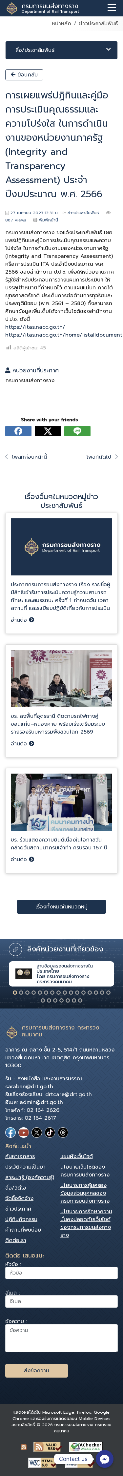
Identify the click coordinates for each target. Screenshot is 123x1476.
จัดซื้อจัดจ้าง (19, 1198)
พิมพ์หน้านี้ (48, 220)
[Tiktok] (50, 1132)
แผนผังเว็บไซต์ (76, 1156)
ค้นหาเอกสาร (20, 1156)
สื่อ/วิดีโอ (15, 1188)
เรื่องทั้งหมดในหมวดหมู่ (61, 907)
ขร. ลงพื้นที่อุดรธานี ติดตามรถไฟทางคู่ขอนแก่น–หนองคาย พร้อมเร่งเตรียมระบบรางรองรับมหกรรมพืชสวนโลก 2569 (58, 724)
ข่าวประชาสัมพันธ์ (98, 24)
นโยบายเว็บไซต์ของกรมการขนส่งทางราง (85, 1171)
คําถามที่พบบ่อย (23, 1230)
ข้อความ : (16, 1322)
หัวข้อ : (13, 1265)
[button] (15, 992)
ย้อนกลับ (26, 75)
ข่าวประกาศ (18, 1209)
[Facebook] (10, 1132)
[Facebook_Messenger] (104, 1459)
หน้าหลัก (61, 24)
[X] (36, 1132)
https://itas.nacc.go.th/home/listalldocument (63, 335)
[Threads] (63, 1132)
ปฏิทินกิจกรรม (21, 1219)
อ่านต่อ (20, 620)
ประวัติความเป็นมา (25, 1167)
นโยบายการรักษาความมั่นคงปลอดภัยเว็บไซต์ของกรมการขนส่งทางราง (86, 1223)
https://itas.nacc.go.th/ (35, 327)
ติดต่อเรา (15, 1240)
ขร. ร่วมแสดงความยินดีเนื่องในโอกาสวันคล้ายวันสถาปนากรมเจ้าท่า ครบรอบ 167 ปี (59, 844)
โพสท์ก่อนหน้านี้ (28, 457)
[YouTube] (23, 1132)
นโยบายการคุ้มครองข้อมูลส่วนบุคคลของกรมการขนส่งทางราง (85, 1193)
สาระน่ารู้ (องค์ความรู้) (29, 1177)
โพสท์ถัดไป (99, 457)
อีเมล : (12, 1294)
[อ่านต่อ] (61, 549)
